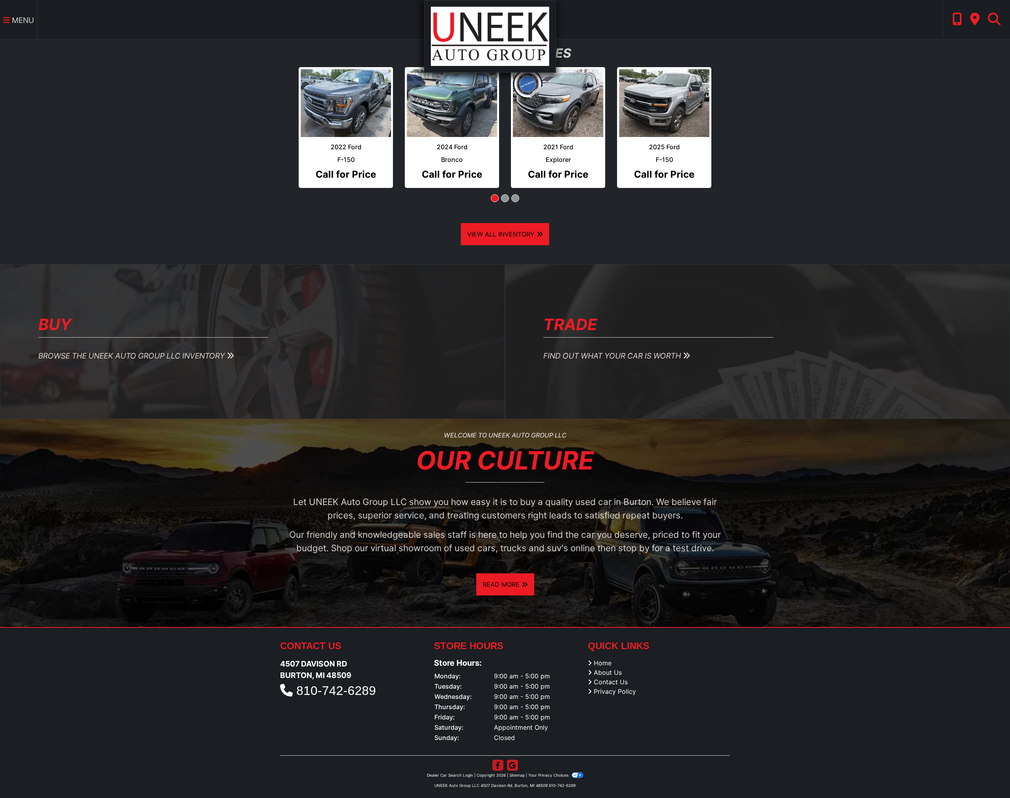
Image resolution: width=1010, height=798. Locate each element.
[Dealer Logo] (490, 35)
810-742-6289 (336, 674)
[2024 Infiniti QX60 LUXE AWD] (451, 95)
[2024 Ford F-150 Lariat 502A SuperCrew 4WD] (345, 95)
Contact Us (611, 666)
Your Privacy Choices (549, 759)
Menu (22, 20)
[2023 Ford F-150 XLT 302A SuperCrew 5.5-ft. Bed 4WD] (558, 95)
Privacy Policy (615, 676)
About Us (608, 657)
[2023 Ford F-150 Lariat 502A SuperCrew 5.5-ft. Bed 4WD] (664, 95)
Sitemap (517, 759)
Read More (502, 569)
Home (603, 647)
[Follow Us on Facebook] (497, 749)
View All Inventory (502, 218)
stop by (633, 531)
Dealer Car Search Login (450, 759)
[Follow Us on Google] (512, 749)
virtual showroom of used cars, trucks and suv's (469, 531)
